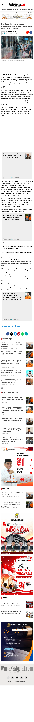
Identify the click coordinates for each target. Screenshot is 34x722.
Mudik (18, 326)
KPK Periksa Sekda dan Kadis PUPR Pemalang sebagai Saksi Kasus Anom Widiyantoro (12, 156)
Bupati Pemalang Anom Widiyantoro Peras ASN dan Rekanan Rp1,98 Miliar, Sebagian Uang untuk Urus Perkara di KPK (13, 296)
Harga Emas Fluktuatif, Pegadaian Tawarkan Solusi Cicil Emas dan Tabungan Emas (12, 612)
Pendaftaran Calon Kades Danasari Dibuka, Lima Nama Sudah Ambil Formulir (12, 603)
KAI (13, 326)
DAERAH (9, 9)
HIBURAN (30, 9)
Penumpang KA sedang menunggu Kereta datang (12, 60)
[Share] (30, 32)
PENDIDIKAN (23, 9)
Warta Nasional (11, 32)
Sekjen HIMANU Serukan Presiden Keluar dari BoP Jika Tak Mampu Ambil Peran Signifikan (12, 430)
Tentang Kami (10, 674)
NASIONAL (16, 9)
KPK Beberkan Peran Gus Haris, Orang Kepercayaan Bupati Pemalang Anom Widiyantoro (12, 217)
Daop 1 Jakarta (6, 326)
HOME (4, 9)
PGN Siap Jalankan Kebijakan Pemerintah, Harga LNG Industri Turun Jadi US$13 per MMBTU (13, 439)
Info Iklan (25, 674)
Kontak (20, 674)
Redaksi (16, 674)
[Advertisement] (17, 68)
